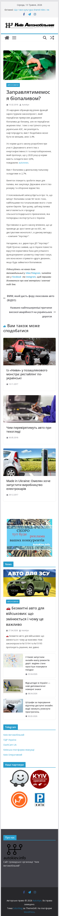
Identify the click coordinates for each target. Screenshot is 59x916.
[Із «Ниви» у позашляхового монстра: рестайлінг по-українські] (29, 340)
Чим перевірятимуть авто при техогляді (28, 430)
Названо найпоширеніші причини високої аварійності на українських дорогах (30, 312)
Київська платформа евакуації (18, 749)
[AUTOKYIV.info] (14, 845)
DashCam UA (9, 744)
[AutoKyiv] (7, 37)
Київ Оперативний (12, 754)
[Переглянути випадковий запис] (52, 37)
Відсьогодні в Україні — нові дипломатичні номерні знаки (37, 686)
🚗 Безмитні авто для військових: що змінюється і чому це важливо (25, 616)
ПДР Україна (9, 739)
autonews (23, 162)
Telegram (35, 273)
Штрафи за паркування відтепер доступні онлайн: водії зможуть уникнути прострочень (39, 707)
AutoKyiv (25, 104)
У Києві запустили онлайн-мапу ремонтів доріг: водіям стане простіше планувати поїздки (37, 663)
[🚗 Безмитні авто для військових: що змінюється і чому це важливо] (29, 583)
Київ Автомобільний (13, 734)
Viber (28, 273)
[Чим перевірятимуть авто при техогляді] (29, 397)
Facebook (16, 276)
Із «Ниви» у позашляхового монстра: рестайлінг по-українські (26, 374)
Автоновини (13, 85)
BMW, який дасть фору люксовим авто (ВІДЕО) (30, 298)
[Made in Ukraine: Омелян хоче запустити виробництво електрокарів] (29, 450)
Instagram (31, 276)
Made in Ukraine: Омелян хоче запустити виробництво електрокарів (28, 485)
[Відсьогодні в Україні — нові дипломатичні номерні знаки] (13, 688)
